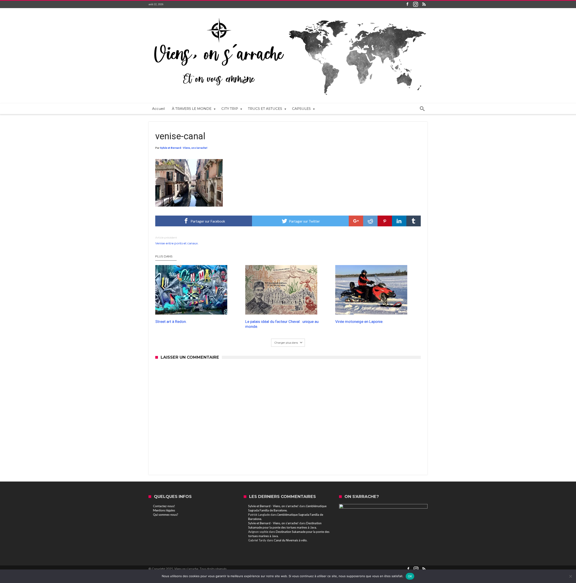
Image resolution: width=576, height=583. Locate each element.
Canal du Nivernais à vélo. (290, 540)
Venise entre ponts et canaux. (176, 240)
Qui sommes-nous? (165, 514)
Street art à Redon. (171, 321)
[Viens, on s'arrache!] (288, 15)
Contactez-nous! (164, 506)
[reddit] (370, 221)
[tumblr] (413, 221)
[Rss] (424, 4)
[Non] (570, 576)
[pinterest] (385, 221)
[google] (356, 221)
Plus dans (164, 256)
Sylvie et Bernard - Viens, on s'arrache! (183, 147)
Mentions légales (164, 510)
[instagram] (415, 4)
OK (410, 576)
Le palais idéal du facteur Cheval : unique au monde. (282, 324)
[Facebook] (407, 4)
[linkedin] (399, 221)
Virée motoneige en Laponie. (359, 321)
